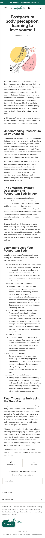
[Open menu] (5, 8)
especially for (27, 154)
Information (8, 499)
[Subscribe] (39, 481)
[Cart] (39, 8)
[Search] (29, 8)
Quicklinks (7, 493)
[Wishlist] (10, 8)
